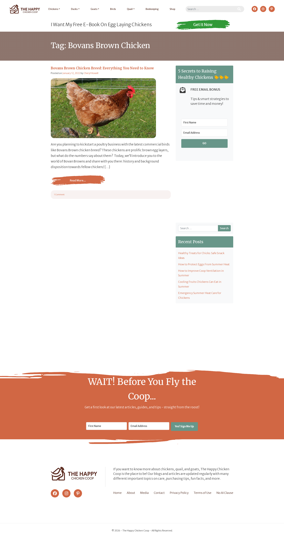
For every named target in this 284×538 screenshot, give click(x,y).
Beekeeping (152, 9)
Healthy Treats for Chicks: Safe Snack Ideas (201, 255)
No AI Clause (224, 493)
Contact (159, 493)
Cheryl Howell (91, 73)
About (131, 493)
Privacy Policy (179, 493)
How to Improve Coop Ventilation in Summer (201, 273)
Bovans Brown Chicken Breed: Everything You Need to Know (102, 68)
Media (144, 493)
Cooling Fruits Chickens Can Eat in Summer (199, 284)
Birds (113, 9)
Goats (94, 9)
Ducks (74, 9)
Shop (172, 9)
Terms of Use (202, 493)
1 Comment (59, 194)
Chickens (53, 9)
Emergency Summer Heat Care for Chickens (199, 295)
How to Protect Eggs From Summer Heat (204, 264)
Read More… (78, 183)
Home (117, 493)
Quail (130, 9)
